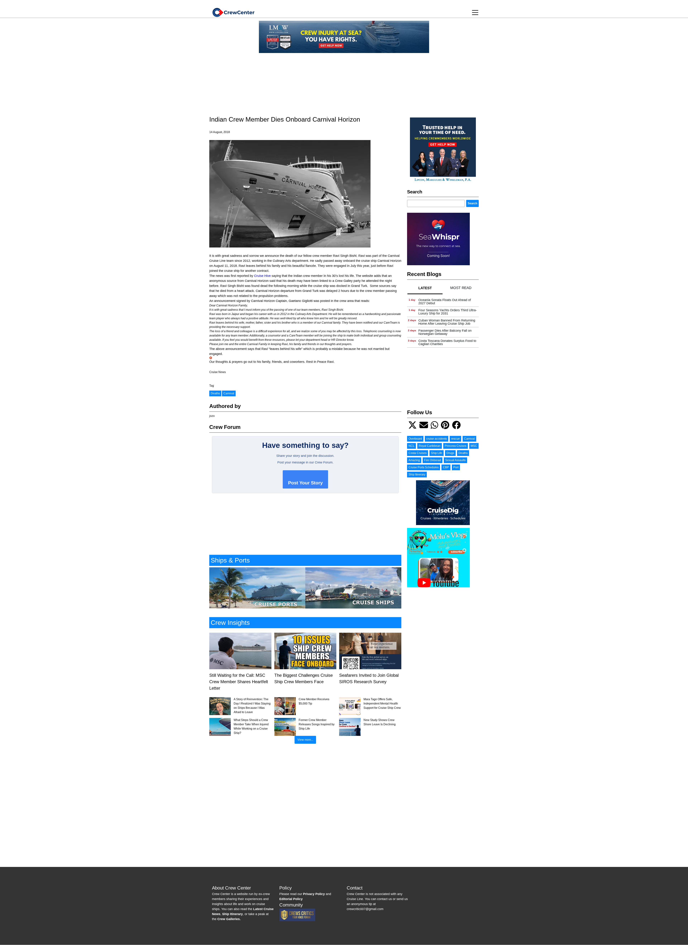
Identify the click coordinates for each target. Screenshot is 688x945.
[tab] (425, 288)
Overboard (415, 438)
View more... (305, 739)
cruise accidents (436, 438)
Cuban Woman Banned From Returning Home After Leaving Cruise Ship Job (446, 322)
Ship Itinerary (416, 474)
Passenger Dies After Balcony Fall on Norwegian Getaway (445, 332)
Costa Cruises (417, 453)
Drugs (450, 453)
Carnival (228, 393)
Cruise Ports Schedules (423, 467)
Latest (425, 288)
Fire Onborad (432, 460)
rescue (455, 438)
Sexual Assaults (455, 460)
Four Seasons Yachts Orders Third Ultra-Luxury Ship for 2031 (447, 311)
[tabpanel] (443, 322)
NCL (411, 445)
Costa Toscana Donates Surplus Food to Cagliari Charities (447, 342)
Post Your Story (305, 482)
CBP (446, 467)
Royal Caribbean (429, 445)
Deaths (215, 393)
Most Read (460, 288)
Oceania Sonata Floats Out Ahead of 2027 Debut (444, 301)
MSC (474, 445)
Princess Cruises (455, 445)
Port (455, 467)
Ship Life (436, 453)
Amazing (414, 460)
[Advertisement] (344, 81)
